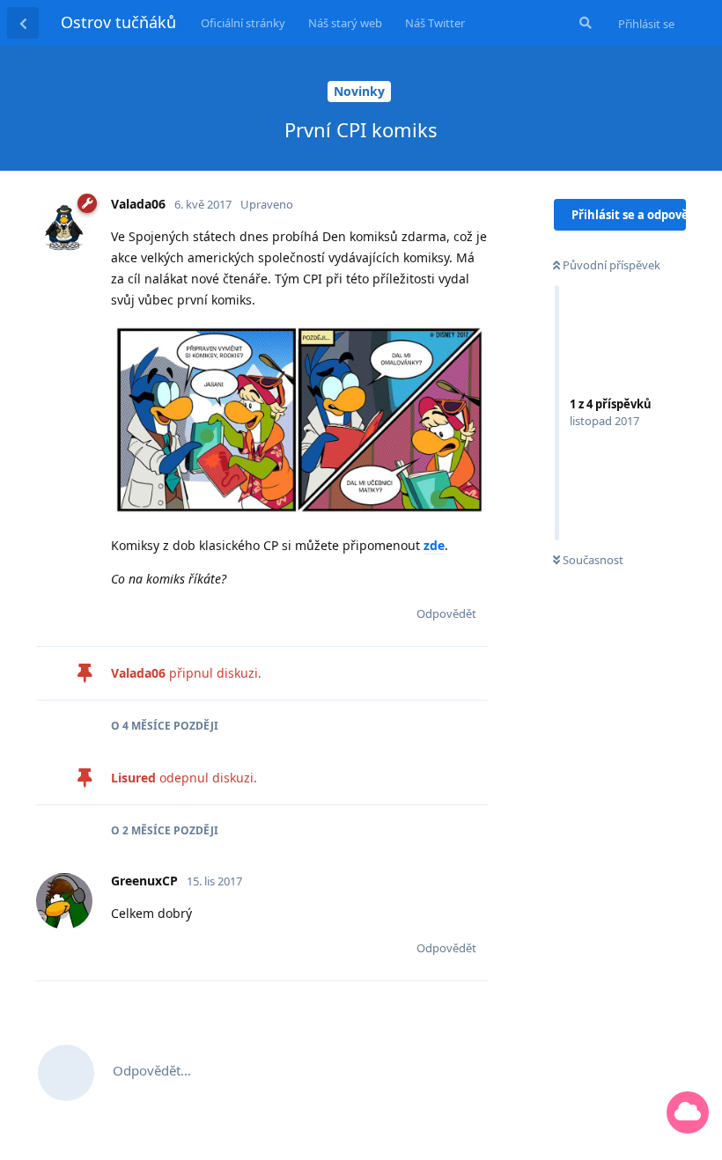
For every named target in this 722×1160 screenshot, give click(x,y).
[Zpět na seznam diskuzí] (23, 23)
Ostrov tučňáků (118, 22)
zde (434, 545)
